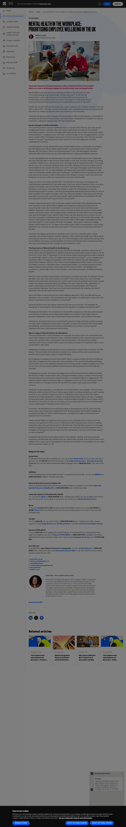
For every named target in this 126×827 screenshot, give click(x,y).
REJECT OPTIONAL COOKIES (77, 823)
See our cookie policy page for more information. (75, 818)
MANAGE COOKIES (21, 823)
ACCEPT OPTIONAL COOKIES (102, 823)
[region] (63, 816)
